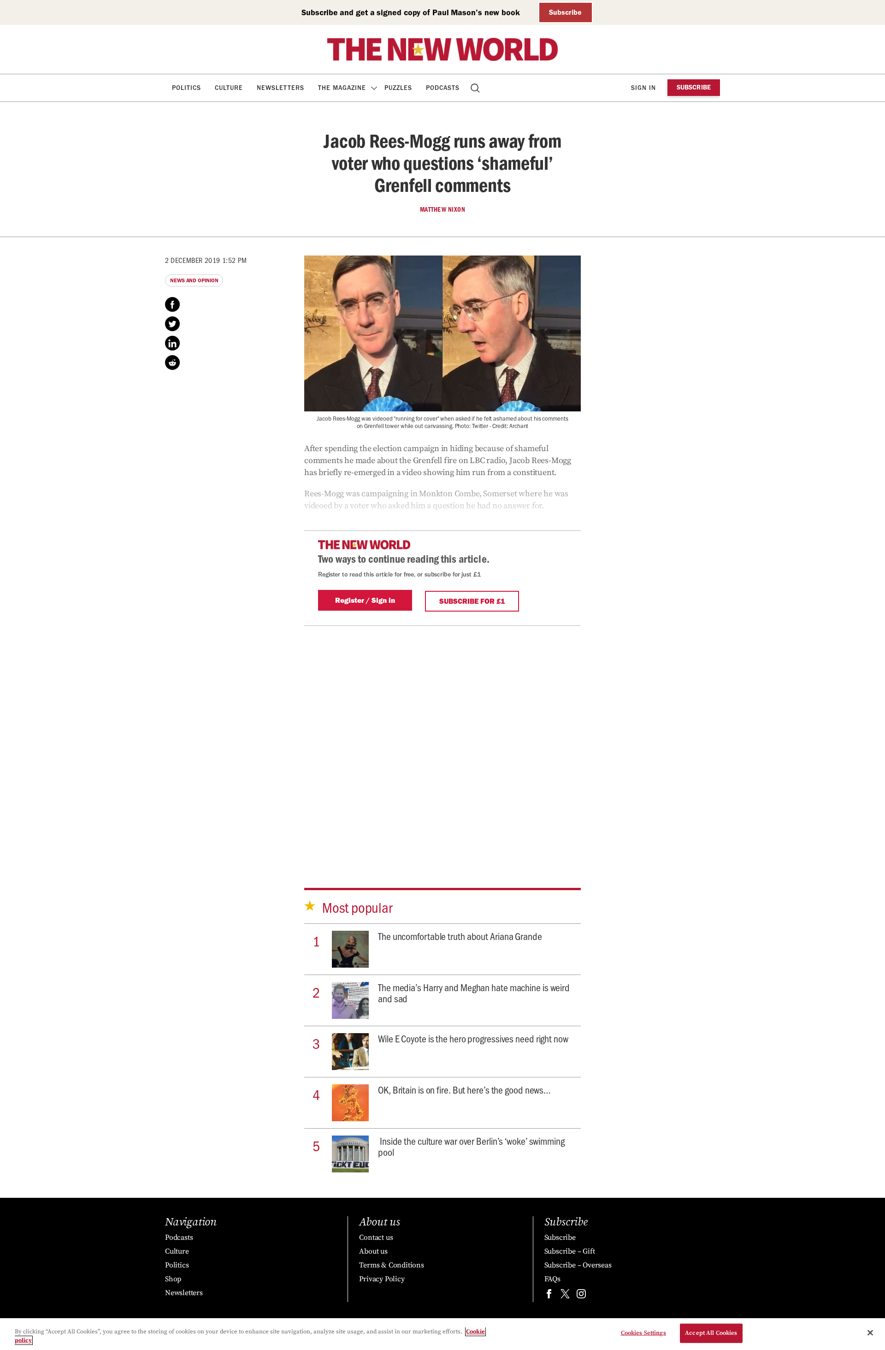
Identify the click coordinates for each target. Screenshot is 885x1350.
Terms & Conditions (391, 1265)
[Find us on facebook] (549, 1296)
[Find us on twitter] (565, 1296)
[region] (442, 1334)
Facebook (172, 304)
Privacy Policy (381, 1279)
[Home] (442, 49)
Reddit (172, 362)
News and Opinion (194, 280)
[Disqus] (442, 741)
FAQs (552, 1279)
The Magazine (342, 88)
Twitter (172, 323)
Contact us (376, 1237)
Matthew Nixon (443, 209)
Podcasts (443, 88)
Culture (229, 88)
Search (475, 88)
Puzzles (398, 88)
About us (373, 1251)
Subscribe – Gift (569, 1251)
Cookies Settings (643, 1333)
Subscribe (565, 12)
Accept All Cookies (711, 1333)
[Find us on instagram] (581, 1296)
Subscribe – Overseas (578, 1265)
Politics (186, 88)
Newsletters (280, 88)
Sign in (643, 88)
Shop (173, 1279)
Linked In (172, 343)
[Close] (870, 1333)
